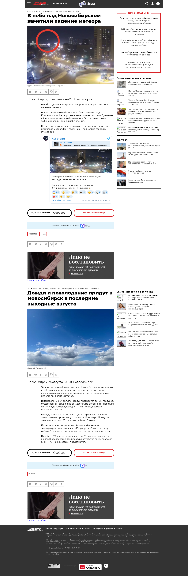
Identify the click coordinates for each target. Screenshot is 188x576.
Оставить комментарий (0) (94, 213)
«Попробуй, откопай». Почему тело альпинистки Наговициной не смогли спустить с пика (143, 343)
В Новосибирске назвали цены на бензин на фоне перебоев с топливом (138, 31)
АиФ (44, 368)
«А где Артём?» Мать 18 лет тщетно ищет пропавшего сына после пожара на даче (143, 297)
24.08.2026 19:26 (34, 288)
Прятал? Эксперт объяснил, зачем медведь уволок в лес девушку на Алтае (143, 93)
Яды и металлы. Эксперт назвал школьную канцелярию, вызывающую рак (142, 306)
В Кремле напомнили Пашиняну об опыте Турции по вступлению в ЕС (143, 154)
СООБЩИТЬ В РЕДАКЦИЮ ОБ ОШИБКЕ (108, 529)
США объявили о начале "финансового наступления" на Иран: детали (144, 146)
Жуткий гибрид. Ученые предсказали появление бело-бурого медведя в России (144, 120)
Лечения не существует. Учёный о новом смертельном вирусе (142, 83)
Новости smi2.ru (36, 280)
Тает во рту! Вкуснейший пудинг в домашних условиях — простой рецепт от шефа (143, 111)
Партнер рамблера (69, 566)
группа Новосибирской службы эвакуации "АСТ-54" (49, 85)
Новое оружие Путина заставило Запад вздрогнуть (142, 181)
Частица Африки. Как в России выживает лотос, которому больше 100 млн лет (143, 102)
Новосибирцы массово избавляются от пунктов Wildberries (138, 53)
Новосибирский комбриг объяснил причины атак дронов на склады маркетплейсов (138, 42)
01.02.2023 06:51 (33, 11)
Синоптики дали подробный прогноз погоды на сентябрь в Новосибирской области (139, 20)
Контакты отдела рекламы (77, 529)
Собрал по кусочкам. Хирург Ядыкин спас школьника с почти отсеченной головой (144, 315)
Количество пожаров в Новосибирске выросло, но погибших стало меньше (139, 64)
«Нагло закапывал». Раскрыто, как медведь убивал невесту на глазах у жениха (143, 129)
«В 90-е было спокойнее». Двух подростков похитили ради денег (142, 324)
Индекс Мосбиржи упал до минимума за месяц (139, 172)
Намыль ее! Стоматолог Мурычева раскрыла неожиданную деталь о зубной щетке (143, 334)
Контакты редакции (54, 529)
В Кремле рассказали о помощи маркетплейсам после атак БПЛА (142, 163)
